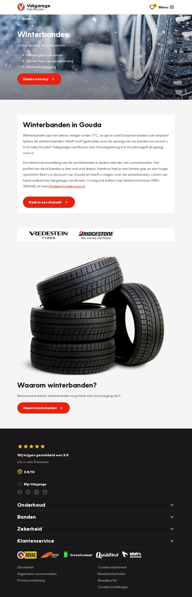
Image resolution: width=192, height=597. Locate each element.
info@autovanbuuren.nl (66, 186)
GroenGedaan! (81, 555)
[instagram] (36, 492)
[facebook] (19, 492)
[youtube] (28, 492)
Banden (27, 18)
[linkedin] (45, 492)
